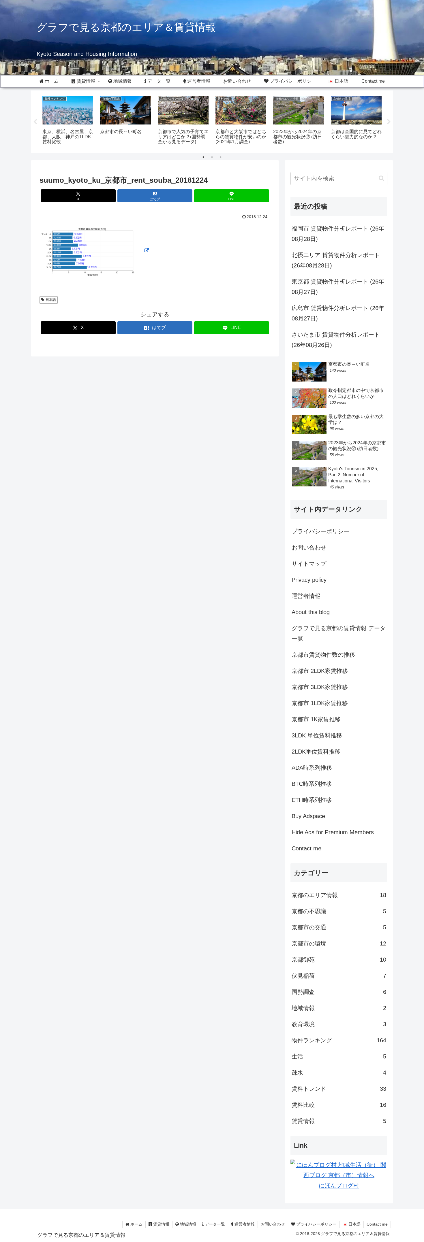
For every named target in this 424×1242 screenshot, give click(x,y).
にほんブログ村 (339, 1185)
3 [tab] (221, 157)
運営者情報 (306, 596)
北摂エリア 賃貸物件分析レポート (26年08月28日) (336, 260)
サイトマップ (309, 563)
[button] (381, 178)
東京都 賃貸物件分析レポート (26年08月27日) (338, 286)
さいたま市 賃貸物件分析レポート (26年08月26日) (336, 339)
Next (389, 122)
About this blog (311, 612)
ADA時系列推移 (312, 768)
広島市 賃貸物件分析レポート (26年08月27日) (338, 313)
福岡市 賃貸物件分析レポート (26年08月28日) (338, 233)
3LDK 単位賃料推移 (317, 735)
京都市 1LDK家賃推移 (320, 703)
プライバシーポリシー (320, 531)
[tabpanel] (68, 121)
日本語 (51, 300)
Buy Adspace (308, 816)
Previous (35, 122)
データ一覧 (214, 1224)
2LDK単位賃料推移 (316, 751)
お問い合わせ (309, 547)
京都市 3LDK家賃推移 (320, 687)
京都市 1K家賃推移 (316, 719)
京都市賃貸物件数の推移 (323, 655)
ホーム (135, 1224)
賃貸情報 (160, 1224)
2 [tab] (212, 157)
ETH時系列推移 (312, 800)
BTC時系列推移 (312, 784)
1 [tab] (203, 157)
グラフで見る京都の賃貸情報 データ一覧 (339, 633)
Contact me (306, 848)
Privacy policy (309, 580)
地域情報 (187, 1224)
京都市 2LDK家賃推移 (320, 671)
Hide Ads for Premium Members (333, 832)
